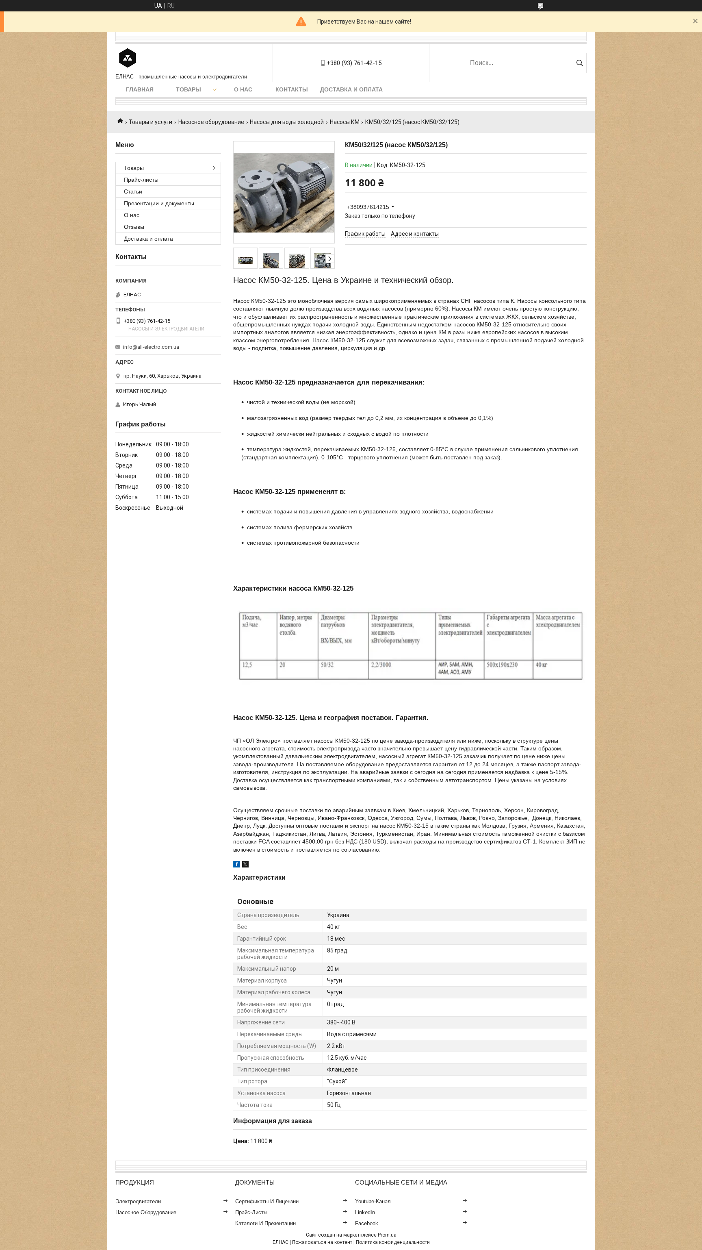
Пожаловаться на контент (322, 1242)
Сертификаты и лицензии (267, 1201)
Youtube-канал (373, 1201)
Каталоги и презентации (265, 1223)
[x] (245, 865)
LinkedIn (365, 1212)
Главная (140, 89)
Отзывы (134, 227)
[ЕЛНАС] (127, 59)
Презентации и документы (159, 203)
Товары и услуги (150, 122)
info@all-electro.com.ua (151, 347)
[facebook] (236, 865)
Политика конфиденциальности (393, 1242)
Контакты (291, 89)
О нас (243, 89)
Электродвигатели (138, 1201)
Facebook (366, 1223)
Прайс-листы (141, 179)
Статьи (133, 191)
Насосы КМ (345, 122)
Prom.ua (387, 1235)
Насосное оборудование (211, 122)
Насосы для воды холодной (287, 122)
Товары (188, 89)
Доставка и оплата (351, 89)
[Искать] (579, 63)
